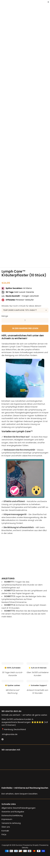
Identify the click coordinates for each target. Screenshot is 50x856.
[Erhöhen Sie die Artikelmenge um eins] (46, 320)
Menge (5, 316)
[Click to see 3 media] (21, 261)
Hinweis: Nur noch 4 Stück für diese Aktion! (21, 305)
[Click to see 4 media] (29, 261)
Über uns (6, 826)
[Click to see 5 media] (37, 261)
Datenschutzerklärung (12, 815)
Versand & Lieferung (11, 823)
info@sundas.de (9, 734)
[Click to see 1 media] (5, 261)
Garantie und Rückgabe (13, 811)
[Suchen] (3, 4)
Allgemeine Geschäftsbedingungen (19, 808)
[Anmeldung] (46, 4)
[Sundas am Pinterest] (2, 739)
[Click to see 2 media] (13, 261)
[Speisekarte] (2, 4)
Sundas (19, 845)
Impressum (7, 819)
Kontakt (5, 830)
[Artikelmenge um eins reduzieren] (4, 320)
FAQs (4, 834)
